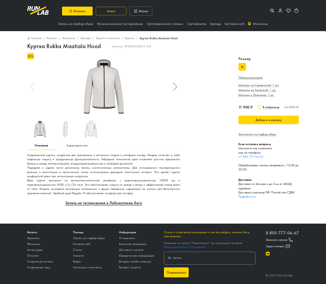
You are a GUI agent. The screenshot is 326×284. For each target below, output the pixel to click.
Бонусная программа (132, 244)
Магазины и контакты (87, 267)
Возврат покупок (130, 267)
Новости (78, 256)
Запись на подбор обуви (89, 238)
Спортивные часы (38, 267)
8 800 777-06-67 (282, 233)
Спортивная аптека (40, 261)
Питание (32, 256)
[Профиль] (280, 11)
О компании (127, 238)
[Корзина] (296, 11)
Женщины (33, 244)
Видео (77, 261)
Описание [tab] (41, 145)
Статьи (77, 250)
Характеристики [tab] (77, 145)
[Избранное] (288, 11)
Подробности (247, 197)
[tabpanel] (103, 174)
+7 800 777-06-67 (251, 157)
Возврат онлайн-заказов (135, 261)
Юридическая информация (137, 256)
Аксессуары (35, 250)
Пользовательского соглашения (184, 247)
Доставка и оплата (131, 250)
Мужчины (33, 238)
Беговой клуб (81, 244)
